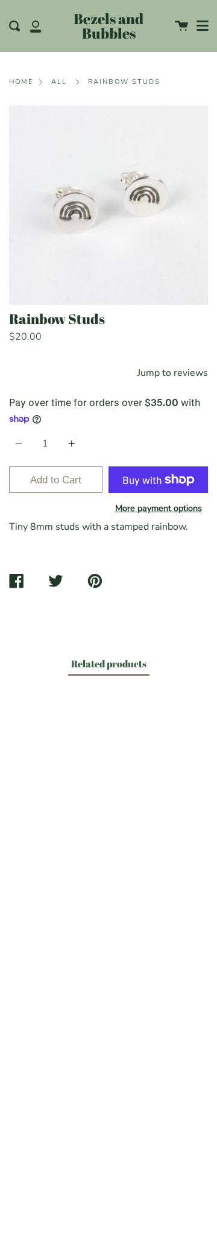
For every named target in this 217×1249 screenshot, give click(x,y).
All (59, 81)
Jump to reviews (172, 373)
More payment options (158, 508)
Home (21, 81)
